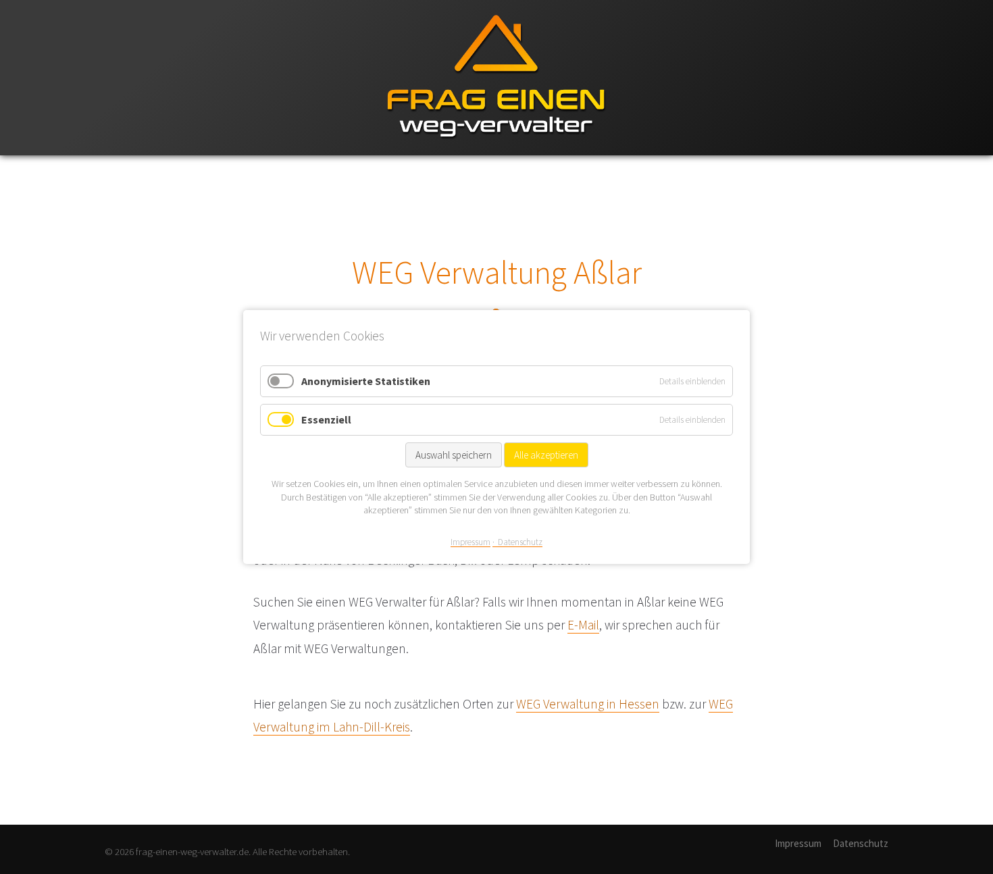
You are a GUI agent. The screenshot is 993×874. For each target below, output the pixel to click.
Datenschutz (860, 843)
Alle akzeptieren (546, 454)
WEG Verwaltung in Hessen (587, 704)
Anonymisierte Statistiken (365, 381)
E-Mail (583, 625)
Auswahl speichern (453, 454)
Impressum (798, 843)
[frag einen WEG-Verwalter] (496, 152)
